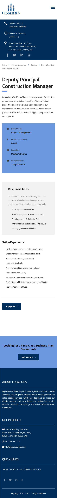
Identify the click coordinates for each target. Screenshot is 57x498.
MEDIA (20, 469)
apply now (10, 306)
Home (4, 65)
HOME (5, 469)
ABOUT (12, 469)
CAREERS (28, 469)
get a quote (27, 357)
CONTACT (37, 469)
